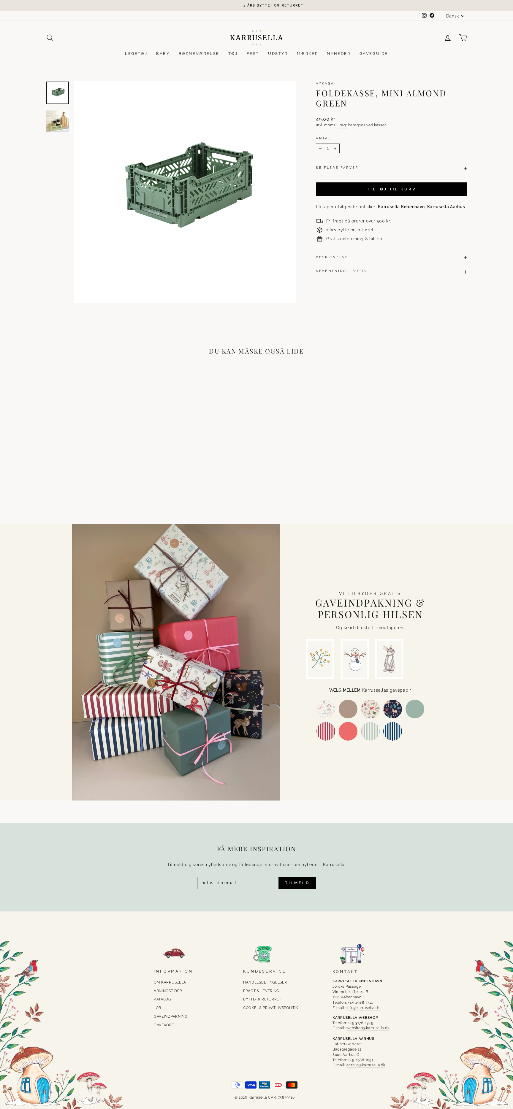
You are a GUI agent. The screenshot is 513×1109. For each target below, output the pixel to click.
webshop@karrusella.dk (368, 1028)
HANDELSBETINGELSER (265, 982)
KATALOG (162, 999)
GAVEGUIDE (374, 53)
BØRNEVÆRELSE (199, 53)
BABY (163, 53)
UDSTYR (278, 53)
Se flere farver (337, 168)
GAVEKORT (164, 1025)
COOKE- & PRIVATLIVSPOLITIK (270, 1008)
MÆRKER (307, 53)
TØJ (233, 53)
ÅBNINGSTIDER (168, 991)
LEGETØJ (136, 53)
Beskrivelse (332, 257)
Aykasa (325, 83)
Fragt (342, 125)
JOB (157, 1008)
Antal (323, 138)
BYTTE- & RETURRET (262, 999)
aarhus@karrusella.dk (365, 1065)
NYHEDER (338, 53)
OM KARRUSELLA (170, 982)
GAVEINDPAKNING (171, 1016)
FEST (253, 53)
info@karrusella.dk (363, 1008)
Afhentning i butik (341, 271)
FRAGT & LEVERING (261, 991)
